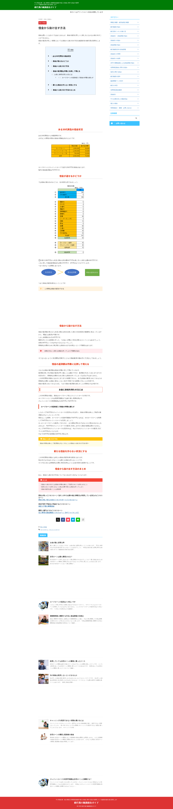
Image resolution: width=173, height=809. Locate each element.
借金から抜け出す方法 (60, 66)
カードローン (44, 529)
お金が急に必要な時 (57, 543)
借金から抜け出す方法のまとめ (63, 90)
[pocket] (68, 520)
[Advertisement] (70, 111)
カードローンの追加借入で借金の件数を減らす (76, 77)
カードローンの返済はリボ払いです (63, 602)
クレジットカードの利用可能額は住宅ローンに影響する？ (71, 779)
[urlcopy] (83, 520)
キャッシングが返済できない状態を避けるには (67, 720)
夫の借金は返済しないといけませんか (63, 675)
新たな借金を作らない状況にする (64, 85)
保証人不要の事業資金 (46, 506)
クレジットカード (54, 529)
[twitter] (58, 520)
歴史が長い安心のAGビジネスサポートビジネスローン (58, 500)
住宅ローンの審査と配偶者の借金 (62, 735)
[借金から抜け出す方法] (73, 520)
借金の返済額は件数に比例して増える (65, 71)
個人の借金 (43, 527)
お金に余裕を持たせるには (61, 74)
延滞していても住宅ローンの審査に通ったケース (67, 661)
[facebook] (63, 520)
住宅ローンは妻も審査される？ (61, 557)
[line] (78, 520)
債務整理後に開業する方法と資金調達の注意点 (67, 616)
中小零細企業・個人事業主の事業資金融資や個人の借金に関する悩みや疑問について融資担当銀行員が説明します (86, 799)
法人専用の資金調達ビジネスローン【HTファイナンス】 (58, 513)
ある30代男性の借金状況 (61, 56)
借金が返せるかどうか (60, 61)
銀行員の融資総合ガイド (45, 7)
